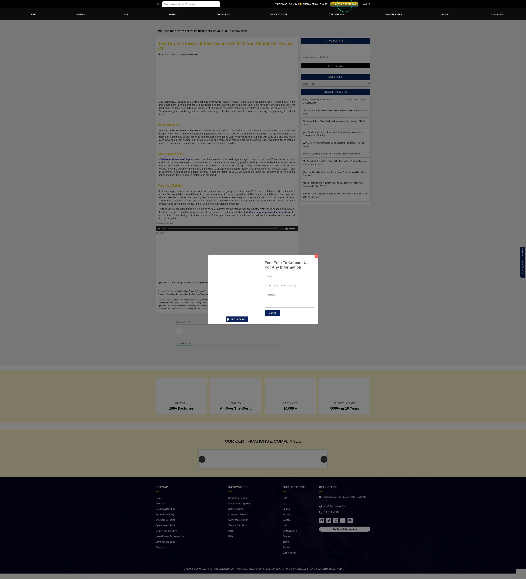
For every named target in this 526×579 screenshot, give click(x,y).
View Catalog (238, 319)
